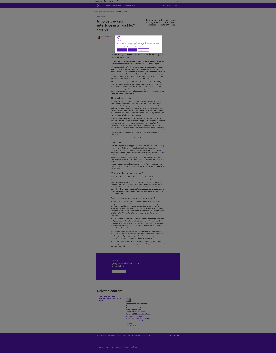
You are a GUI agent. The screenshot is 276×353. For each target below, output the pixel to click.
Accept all (122, 49)
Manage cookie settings (143, 49)
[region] (138, 44)
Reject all (132, 49)
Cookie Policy (141, 46)
